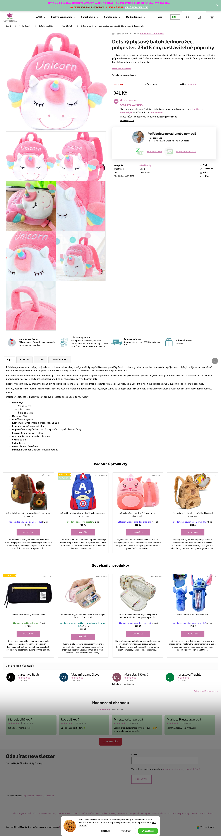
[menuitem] (40, 17)
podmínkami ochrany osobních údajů (181, 769)
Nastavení (106, 831)
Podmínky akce (127, 120)
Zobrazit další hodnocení (205, 691)
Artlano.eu (49, 795)
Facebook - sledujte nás (129, 813)
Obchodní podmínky (180, 813)
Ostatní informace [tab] (60, 359)
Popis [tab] (9, 359)
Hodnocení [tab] (24, 359)
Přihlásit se (141, 779)
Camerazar (192, 84)
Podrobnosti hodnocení (152, 33)
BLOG (167, 813)
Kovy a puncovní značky (76, 813)
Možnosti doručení (121, 68)
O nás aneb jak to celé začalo (24, 813)
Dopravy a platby (56, 813)
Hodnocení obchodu (110, 702)
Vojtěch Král (28, 795)
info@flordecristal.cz (186, 151)
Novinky (112, 813)
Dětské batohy (145, 165)
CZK (174, 17)
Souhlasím (149, 830)
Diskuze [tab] (40, 359)
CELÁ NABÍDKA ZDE (136, 7)
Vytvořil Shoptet (207, 827)
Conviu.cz (39, 795)
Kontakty (43, 813)
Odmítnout (126, 830)
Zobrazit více (110, 741)
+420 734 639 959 (154, 151)
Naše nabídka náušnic (98, 813)
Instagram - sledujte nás (152, 813)
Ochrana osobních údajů (201, 813)
